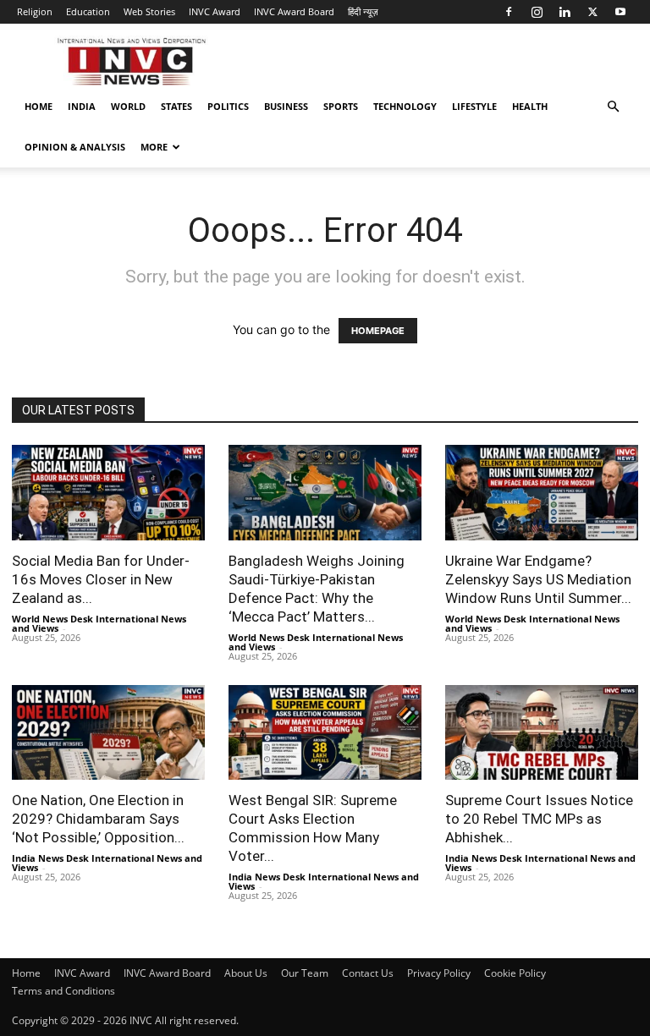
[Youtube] (620, 12)
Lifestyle (474, 106)
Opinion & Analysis (75, 146)
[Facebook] (508, 12)
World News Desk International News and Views (99, 623)
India (82, 106)
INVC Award (214, 11)
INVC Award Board (294, 11)
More (154, 146)
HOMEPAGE (378, 331)
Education (88, 11)
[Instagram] (536, 12)
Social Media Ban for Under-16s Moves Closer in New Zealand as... (101, 579)
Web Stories (149, 11)
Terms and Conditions (63, 991)
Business (286, 106)
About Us (245, 973)
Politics (228, 106)
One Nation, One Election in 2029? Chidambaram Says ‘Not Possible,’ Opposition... (98, 819)
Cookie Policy (515, 973)
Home (38, 106)
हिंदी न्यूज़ (363, 11)
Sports (340, 106)
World (128, 106)
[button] (612, 107)
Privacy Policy (439, 973)
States (176, 106)
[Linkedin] (564, 12)
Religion (34, 11)
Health (530, 106)
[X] (592, 12)
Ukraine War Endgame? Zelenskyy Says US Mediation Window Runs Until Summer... (538, 579)
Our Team (304, 973)
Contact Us (368, 973)
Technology (405, 106)
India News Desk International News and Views (107, 863)
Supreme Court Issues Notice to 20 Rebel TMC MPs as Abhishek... (539, 819)
